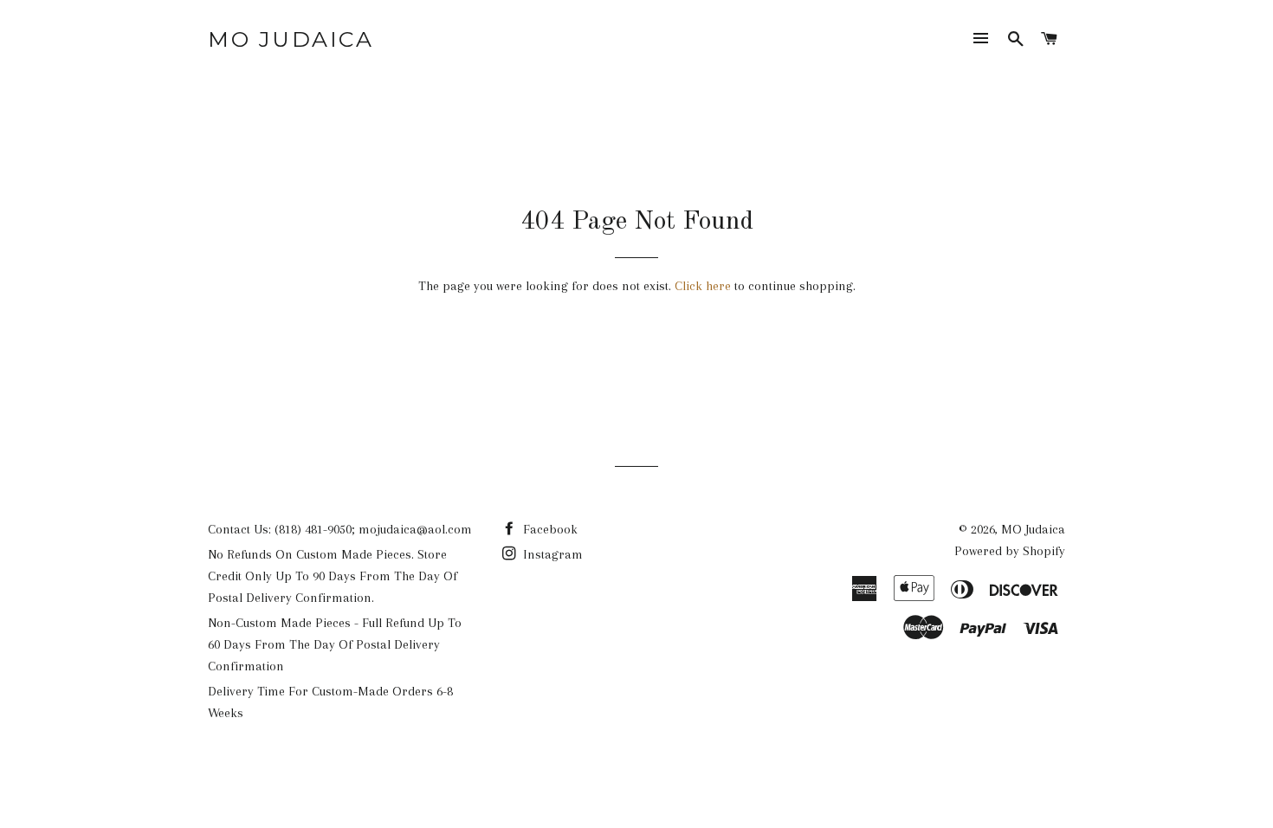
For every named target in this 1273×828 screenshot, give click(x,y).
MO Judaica (290, 39)
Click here (703, 286)
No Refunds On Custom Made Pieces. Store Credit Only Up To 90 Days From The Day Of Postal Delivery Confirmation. (332, 576)
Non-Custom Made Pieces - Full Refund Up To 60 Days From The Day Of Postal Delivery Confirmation (335, 644)
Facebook (549, 529)
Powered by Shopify (1009, 551)
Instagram (551, 554)
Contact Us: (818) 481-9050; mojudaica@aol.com (340, 529)
